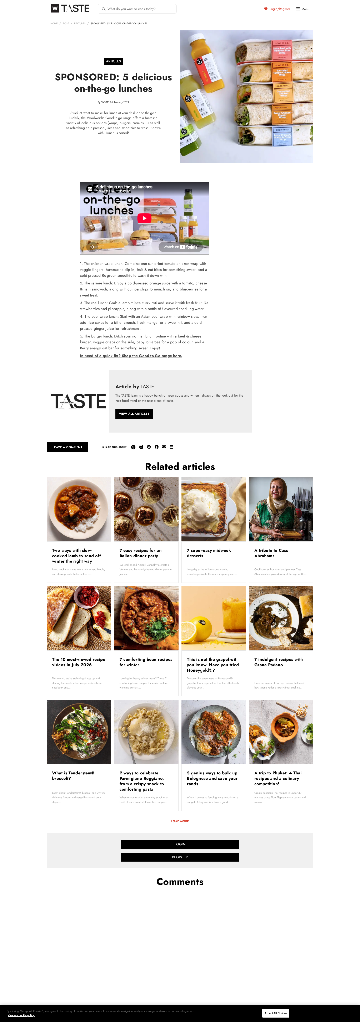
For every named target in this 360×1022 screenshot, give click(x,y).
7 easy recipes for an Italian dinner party (141, 553)
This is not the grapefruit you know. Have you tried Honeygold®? (213, 664)
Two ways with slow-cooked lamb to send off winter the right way (76, 555)
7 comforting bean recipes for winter (146, 662)
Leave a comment (67, 447)
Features (80, 23)
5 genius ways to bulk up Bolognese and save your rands (212, 778)
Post (66, 23)
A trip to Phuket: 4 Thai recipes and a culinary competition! (278, 778)
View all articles (134, 414)
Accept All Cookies (276, 1013)
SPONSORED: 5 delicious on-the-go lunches (119, 23)
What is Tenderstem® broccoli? (73, 775)
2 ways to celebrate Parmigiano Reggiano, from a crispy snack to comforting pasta (142, 781)
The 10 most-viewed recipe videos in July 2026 (78, 662)
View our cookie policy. (21, 1015)
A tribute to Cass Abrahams (271, 553)
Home (54, 23)
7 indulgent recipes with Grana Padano (278, 662)
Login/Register (279, 8)
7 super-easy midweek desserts (209, 553)
